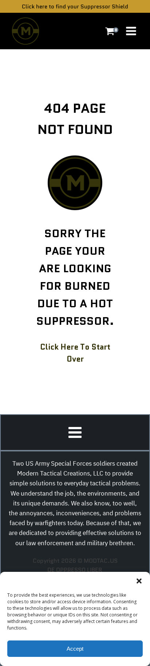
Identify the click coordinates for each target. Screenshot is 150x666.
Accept (75, 649)
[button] (139, 581)
